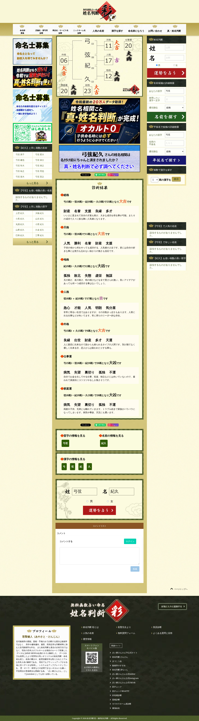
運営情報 (87, 639)
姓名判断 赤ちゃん (120, 669)
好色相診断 (117, 695)
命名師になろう (136, 30)
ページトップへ (180, 589)
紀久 (103, 443)
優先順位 (153, 107)
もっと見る (32, 183)
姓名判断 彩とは (91, 627)
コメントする (66, 541)
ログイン (130, 541)
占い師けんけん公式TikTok (123, 682)
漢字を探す (117, 30)
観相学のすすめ (118, 665)
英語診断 (157, 627)
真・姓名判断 (174, 30)
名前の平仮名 (152, 143)
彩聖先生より (124, 627)
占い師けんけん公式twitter (123, 674)
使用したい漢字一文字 (154, 99)
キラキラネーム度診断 (121, 703)
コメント (61, 533)
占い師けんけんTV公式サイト (124, 652)
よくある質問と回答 (162, 633)
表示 (176, 179)
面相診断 (116, 699)
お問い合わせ (155, 30)
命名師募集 (22, 31)
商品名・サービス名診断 (60, 31)
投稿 (135, 569)
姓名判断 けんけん (120, 657)
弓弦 (65, 443)
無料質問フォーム (126, 633)
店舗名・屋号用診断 (41, 31)
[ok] (166, 117)
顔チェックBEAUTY (120, 691)
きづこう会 (117, 661)
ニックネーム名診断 (79, 31)
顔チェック (117, 686)
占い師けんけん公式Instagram (125, 678)
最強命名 (116, 708)
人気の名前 (98, 30)
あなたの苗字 (155, 91)
